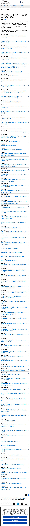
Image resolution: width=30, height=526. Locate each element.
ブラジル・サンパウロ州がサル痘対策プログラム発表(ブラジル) (13, 238)
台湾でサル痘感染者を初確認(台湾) (8, 445)
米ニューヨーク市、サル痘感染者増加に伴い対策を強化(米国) (13, 394)
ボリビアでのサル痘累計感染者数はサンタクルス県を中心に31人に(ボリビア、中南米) (14, 180)
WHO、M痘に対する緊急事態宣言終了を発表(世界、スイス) (13, 80)
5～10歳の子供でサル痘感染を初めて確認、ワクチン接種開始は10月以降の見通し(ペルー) (13, 136)
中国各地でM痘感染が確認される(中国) (9, 76)
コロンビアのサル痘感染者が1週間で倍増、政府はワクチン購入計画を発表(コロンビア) (13, 154)
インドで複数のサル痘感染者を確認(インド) (10, 374)
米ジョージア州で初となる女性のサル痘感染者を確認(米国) (13, 399)
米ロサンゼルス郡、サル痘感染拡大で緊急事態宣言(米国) (13, 292)
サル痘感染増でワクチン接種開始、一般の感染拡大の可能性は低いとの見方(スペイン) (14, 329)
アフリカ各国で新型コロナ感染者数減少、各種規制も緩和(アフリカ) (14, 197)
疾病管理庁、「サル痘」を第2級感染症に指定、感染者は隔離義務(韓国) (14, 473)
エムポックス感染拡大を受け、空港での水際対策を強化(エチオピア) (13, 36)
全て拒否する (15, 520)
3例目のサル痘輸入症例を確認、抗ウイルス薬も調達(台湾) (13, 223)
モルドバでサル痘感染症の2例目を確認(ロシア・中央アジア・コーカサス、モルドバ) (13, 191)
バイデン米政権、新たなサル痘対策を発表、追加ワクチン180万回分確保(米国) (14, 186)
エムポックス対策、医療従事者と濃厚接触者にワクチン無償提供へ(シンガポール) (14, 47)
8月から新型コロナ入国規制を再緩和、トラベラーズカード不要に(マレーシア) (13, 340)
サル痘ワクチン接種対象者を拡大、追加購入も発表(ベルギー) (13, 276)
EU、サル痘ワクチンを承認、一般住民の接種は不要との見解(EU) (13, 302)
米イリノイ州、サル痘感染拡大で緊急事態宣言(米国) (12, 256)
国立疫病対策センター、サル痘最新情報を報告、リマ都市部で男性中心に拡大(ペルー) (14, 296)
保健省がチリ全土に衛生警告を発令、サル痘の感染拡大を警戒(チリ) (14, 436)
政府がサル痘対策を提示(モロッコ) (8, 260)
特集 (22, 5)
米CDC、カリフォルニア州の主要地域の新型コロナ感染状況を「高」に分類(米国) (14, 405)
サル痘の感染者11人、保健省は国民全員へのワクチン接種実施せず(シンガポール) (14, 307)
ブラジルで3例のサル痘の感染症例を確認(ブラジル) (12, 464)
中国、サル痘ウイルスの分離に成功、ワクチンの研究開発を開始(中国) (14, 123)
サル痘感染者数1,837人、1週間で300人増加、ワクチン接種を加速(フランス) (13, 351)
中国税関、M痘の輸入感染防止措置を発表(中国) (11, 71)
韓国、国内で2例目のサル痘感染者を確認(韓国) (11, 149)
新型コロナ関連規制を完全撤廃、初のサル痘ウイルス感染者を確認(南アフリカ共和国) (14, 425)
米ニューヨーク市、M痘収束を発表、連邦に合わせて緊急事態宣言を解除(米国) (13, 86)
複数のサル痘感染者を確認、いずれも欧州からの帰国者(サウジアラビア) (13, 379)
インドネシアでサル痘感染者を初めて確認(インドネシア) (13, 170)
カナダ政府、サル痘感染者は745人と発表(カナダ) (12, 356)
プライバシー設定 (15, 517)
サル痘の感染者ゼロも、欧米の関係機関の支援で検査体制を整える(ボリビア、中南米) (14, 384)
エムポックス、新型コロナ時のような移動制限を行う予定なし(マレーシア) (14, 42)
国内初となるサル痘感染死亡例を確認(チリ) (10, 102)
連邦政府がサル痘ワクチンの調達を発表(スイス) (11, 128)
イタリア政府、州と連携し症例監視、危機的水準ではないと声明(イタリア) (13, 346)
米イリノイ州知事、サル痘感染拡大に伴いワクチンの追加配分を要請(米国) (14, 410)
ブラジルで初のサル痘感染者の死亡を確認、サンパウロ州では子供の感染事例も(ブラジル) (14, 313)
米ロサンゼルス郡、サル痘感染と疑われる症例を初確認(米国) (13, 478)
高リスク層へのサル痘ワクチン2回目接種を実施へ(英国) (13, 132)
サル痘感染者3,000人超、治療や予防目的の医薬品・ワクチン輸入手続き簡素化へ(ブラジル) (13, 165)
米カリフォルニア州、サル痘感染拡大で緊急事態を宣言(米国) (13, 281)
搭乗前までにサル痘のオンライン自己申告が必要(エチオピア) (13, 416)
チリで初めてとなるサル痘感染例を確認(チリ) (11, 455)
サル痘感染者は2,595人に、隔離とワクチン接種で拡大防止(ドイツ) (13, 318)
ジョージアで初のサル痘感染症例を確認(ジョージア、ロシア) (13, 459)
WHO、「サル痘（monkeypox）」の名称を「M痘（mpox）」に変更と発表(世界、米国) (11, 97)
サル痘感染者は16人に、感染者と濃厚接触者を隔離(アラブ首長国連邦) (13, 265)
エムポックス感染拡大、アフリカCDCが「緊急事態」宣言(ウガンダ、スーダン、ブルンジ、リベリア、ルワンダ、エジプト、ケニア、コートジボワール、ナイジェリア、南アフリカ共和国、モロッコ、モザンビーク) (14, 65)
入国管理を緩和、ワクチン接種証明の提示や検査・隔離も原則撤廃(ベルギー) (14, 488)
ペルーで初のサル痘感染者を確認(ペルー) (10, 441)
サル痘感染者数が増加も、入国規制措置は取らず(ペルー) (13, 389)
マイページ (23, 2)
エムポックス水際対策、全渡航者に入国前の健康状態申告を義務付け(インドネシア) (14, 53)
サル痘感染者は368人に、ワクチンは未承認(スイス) (12, 207)
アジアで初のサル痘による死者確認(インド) (10, 227)
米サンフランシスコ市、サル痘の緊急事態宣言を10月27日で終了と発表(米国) (13, 117)
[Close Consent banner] (28, 507)
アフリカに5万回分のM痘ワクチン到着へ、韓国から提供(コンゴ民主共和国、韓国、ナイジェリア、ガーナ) (13, 91)
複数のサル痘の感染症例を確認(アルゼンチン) (11, 468)
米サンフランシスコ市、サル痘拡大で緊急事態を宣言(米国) (13, 335)
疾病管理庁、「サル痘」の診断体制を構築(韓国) (11, 483)
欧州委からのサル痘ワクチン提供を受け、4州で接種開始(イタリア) (13, 212)
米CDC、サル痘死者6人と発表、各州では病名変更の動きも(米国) (13, 112)
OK (15, 523)
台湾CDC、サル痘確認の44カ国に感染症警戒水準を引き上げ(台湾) (14, 431)
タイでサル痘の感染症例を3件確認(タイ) (10, 248)
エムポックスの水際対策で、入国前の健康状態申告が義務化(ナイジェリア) (13, 58)
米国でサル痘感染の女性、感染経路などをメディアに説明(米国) (13, 232)
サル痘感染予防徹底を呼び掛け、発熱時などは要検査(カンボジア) (13, 270)
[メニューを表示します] (28, 2)
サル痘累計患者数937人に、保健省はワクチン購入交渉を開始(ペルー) (13, 175)
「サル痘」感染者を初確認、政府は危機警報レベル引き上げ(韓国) (14, 450)
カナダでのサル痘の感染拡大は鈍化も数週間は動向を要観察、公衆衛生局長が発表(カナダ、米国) (14, 202)
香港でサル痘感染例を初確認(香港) (8, 145)
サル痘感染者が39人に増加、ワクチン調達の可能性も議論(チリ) (14, 361)
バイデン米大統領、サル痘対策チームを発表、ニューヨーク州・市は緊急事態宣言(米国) (14, 287)
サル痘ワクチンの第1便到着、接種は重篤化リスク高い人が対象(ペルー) (13, 106)
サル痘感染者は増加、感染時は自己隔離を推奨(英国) (12, 366)
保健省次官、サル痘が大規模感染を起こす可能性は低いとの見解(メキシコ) (14, 324)
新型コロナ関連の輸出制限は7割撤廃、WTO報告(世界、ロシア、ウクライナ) (14, 243)
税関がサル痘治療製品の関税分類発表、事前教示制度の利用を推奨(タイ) (14, 160)
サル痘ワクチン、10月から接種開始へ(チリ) (10, 141)
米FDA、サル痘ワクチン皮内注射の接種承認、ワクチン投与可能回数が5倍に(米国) (13, 217)
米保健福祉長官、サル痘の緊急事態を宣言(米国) (11, 252)
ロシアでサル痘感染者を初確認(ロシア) (9, 420)
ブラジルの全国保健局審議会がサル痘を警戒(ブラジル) (13, 370)
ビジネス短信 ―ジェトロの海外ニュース (11, 5)
